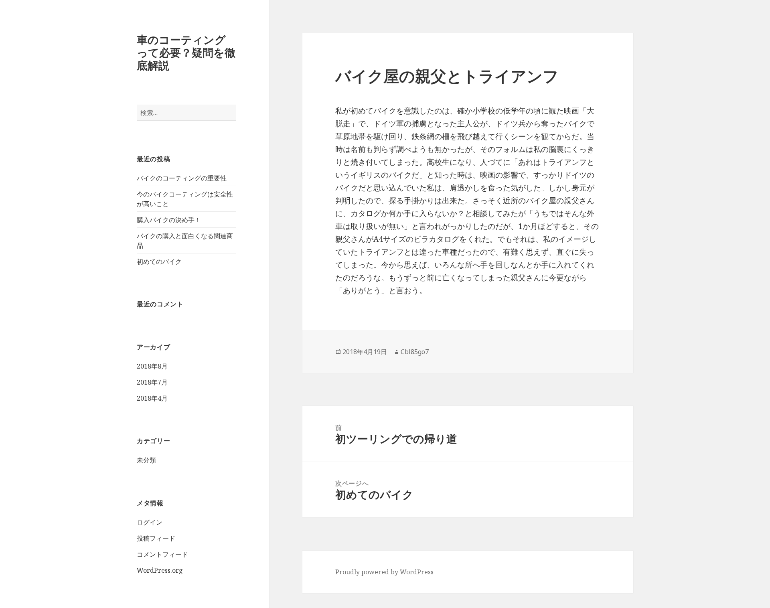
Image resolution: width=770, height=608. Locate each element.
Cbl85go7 (415, 351)
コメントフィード (162, 554)
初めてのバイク (159, 261)
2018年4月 (152, 398)
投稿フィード (156, 538)
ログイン (149, 522)
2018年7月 (152, 382)
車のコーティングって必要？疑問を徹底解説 (186, 52)
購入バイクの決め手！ (169, 219)
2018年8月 (152, 366)
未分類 (146, 460)
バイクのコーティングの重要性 (182, 178)
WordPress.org (160, 570)
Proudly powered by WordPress (384, 571)
